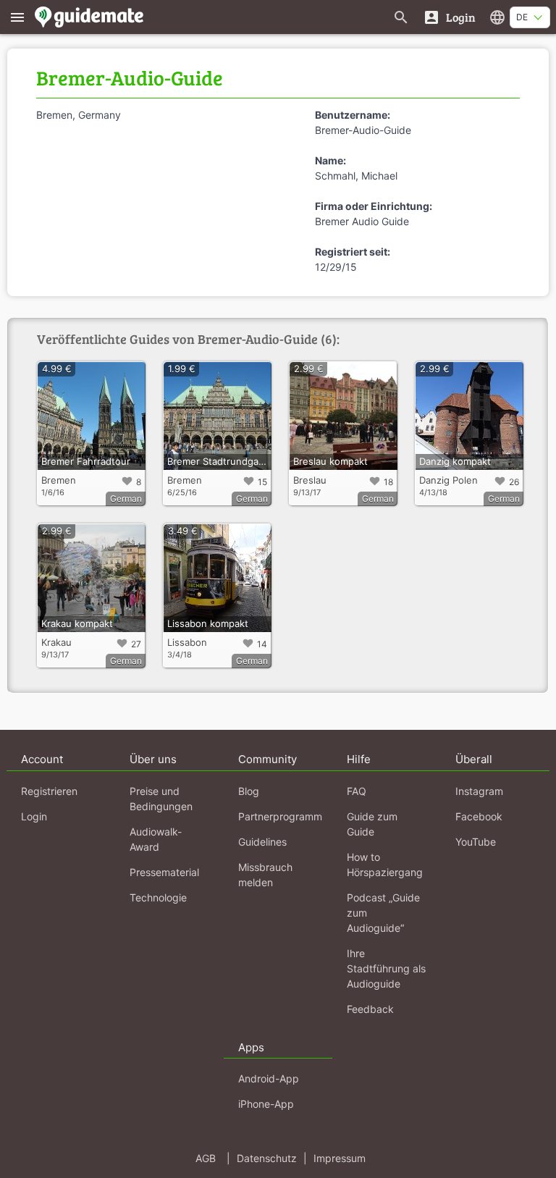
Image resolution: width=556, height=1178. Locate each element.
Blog (248, 791)
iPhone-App (266, 1104)
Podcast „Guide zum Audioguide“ (383, 912)
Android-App (268, 1078)
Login (34, 816)
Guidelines (262, 842)
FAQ (356, 791)
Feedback (370, 1009)
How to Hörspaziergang (385, 864)
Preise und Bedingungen (161, 798)
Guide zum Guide (372, 824)
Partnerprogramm (280, 816)
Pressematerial (164, 872)
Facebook (478, 816)
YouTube (475, 842)
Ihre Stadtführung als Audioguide (386, 968)
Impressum (339, 1158)
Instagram (479, 791)
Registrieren (49, 791)
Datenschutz (267, 1158)
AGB (205, 1158)
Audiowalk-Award (156, 839)
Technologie (158, 897)
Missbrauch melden (265, 874)
